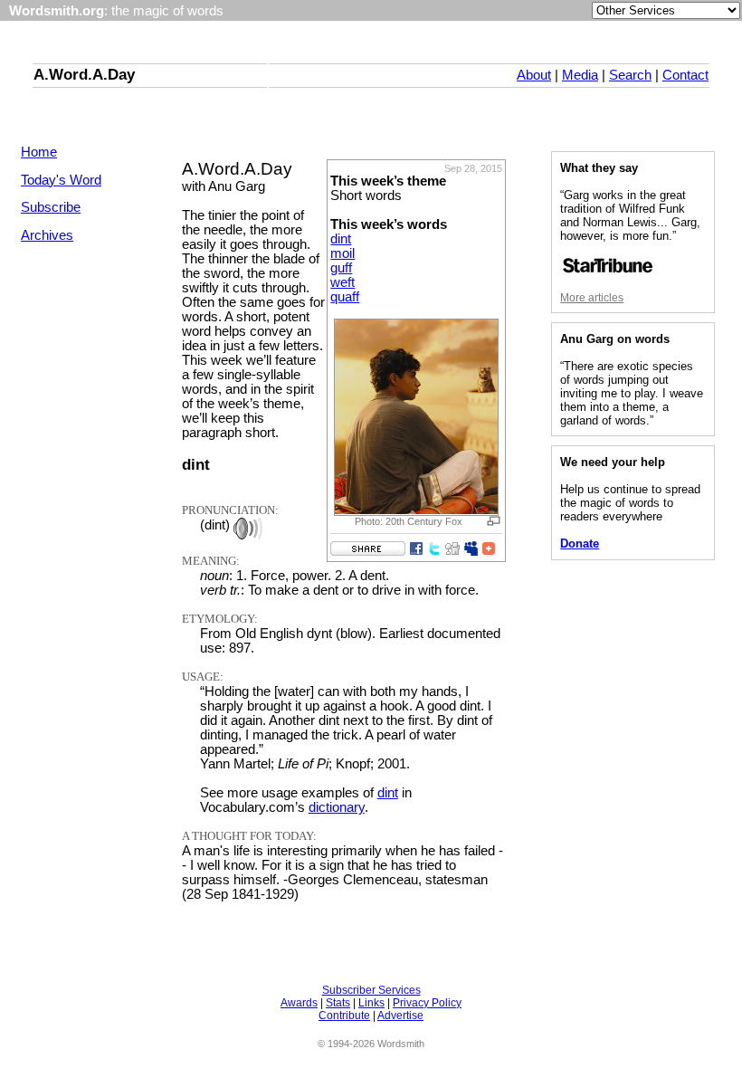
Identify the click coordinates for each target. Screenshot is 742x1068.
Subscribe (51, 207)
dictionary (337, 807)
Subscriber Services (371, 990)
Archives (47, 235)
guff (341, 268)
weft (342, 282)
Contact (685, 75)
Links (371, 1002)
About (534, 75)
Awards (299, 1002)
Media (580, 75)
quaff (344, 297)
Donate (579, 543)
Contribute (344, 1015)
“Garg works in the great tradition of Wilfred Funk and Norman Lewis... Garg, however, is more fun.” (630, 215)
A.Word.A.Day (84, 74)
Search (630, 75)
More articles (591, 297)
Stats (338, 1002)
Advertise (400, 1015)
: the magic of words (116, 11)
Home (39, 152)
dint (340, 239)
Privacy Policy (427, 1002)
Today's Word (61, 180)
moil (342, 253)
